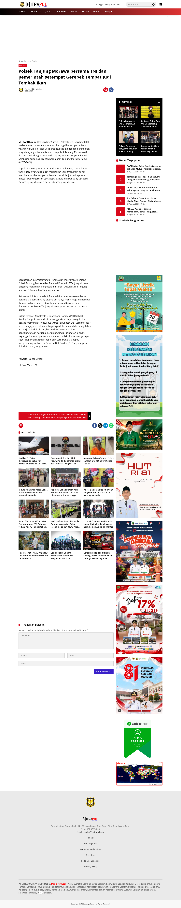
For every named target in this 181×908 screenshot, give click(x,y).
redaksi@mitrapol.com (93, 832)
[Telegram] (105, 425)
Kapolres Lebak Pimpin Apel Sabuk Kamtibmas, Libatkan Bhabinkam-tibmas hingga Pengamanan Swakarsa (64, 492)
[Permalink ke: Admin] (22, 89)
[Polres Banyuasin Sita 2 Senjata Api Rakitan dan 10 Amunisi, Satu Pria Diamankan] (128, 112)
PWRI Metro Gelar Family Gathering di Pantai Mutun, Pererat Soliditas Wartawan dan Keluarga (144, 167)
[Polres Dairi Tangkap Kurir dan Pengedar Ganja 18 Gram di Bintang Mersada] (98, 477)
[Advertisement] (90, 37)
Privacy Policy (90, 866)
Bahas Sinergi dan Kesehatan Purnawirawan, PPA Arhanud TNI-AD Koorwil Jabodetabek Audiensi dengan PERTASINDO (33, 524)
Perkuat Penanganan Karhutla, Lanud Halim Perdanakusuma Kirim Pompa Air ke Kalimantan (98, 524)
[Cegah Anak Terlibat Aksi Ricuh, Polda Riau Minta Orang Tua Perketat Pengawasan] (66, 446)
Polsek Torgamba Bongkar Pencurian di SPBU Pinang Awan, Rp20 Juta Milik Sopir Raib (128, 149)
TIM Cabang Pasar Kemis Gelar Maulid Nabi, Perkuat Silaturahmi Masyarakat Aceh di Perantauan (143, 199)
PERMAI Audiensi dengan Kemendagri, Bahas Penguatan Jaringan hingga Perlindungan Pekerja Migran (141, 210)
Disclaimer (91, 855)
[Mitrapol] (34, 4)
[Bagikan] (111, 89)
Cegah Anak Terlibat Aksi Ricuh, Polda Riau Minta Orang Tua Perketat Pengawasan (65, 461)
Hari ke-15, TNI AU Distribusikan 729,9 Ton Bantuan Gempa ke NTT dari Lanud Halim (32, 461)
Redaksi (90, 837)
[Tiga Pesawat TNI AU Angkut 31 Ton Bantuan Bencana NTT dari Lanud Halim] (34, 540)
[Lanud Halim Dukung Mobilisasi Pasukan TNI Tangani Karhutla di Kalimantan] (66, 540)
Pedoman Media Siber (90, 849)
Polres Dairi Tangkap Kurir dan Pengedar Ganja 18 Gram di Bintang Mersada (98, 492)
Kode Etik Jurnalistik (90, 860)
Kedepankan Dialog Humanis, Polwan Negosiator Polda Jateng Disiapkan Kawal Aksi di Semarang (65, 524)
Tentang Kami (90, 843)
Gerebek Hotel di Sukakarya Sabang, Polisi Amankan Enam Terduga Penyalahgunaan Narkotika (97, 555)
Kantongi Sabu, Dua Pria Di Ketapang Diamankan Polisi (150, 124)
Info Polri (22, 65)
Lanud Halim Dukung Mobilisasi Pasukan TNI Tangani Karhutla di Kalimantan (62, 555)
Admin (27, 89)
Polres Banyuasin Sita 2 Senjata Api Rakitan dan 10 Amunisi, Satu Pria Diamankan (127, 124)
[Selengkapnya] (159, 101)
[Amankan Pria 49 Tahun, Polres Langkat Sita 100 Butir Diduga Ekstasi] (98, 446)
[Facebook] (94, 425)
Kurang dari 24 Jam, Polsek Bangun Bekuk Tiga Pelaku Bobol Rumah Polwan (150, 149)
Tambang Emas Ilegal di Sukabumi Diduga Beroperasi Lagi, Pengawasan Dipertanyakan (144, 178)
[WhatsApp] (111, 425)
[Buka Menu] (160, 4)
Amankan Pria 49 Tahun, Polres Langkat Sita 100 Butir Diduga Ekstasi (98, 461)
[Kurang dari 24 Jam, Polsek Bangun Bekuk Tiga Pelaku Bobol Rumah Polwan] (150, 137)
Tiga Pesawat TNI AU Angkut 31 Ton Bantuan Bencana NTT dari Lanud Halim (34, 555)
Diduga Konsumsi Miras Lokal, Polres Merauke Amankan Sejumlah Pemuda (33, 492)
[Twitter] (100, 425)
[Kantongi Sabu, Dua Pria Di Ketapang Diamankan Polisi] (150, 112)
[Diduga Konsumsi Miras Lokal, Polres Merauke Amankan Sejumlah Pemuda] (34, 477)
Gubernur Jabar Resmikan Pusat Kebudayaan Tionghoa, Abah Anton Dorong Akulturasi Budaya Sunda (144, 189)
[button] (153, 4)
